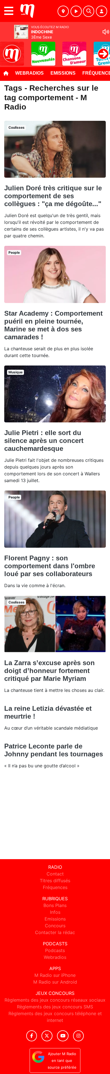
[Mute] (106, 32)
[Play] (7, 49)
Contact (55, 874)
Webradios (29, 73)
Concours (55, 925)
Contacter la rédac (55, 932)
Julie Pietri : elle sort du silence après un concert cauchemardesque (43, 440)
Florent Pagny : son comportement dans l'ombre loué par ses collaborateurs (49, 566)
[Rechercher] (88, 11)
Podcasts (55, 950)
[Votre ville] (63, 11)
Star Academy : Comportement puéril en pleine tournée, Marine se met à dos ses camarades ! (53, 325)
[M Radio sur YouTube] (63, 1035)
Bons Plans (55, 905)
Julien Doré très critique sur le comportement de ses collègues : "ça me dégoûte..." (53, 196)
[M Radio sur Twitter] (46, 1035)
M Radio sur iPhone (55, 975)
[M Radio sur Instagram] (78, 1035)
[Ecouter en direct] (76, 11)
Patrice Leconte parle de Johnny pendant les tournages (53, 750)
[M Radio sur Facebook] (31, 1035)
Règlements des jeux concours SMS (55, 1007)
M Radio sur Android (55, 982)
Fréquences (55, 887)
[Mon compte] (101, 11)
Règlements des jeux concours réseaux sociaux (55, 1000)
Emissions (63, 73)
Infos (55, 912)
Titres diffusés (55, 880)
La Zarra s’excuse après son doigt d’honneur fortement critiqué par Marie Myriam (49, 670)
